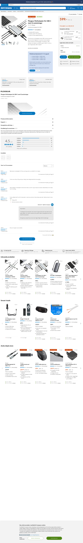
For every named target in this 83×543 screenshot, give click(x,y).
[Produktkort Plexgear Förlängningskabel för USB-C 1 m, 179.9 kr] (11, 355)
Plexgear (33, 25)
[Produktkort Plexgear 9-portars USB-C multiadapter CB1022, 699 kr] (26, 266)
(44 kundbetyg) (29, 278)
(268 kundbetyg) (14, 367)
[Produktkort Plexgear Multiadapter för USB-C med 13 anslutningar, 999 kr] (41, 266)
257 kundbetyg (38, 29)
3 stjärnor (19, 142)
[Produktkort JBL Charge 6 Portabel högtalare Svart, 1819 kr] (41, 309)
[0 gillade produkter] (78, 7)
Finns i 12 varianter (70, 33)
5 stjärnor (19, 138)
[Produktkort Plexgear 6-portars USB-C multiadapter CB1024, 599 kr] (11, 266)
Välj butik (13, 293)
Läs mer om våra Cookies (24, 534)
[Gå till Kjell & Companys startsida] (7, 8)
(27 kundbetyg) (14, 278)
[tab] (4, 5)
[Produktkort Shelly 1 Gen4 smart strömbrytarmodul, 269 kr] (56, 309)
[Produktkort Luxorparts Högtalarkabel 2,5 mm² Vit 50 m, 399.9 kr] (71, 309)
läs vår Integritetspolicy (34, 534)
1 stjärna (18, 146)
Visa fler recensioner (27, 238)
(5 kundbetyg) (74, 279)
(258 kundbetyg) (74, 367)
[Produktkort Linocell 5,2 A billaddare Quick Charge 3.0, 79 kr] (11, 309)
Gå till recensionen (5, 85)
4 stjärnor (19, 140)
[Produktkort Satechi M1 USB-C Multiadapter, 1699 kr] (56, 266)
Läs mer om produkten (33, 48)
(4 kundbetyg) (59, 277)
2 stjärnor (19, 144)
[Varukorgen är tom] (81, 7)
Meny (17, 8)
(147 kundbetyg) (74, 322)
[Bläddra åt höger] (80, 279)
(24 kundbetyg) (44, 322)
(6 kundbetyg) (59, 322)
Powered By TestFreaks (47, 235)
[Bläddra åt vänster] (2, 279)
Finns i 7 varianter (69, 39)
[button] (3, 43)
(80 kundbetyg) (14, 322)
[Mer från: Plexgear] (6, 92)
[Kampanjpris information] (71, 19)
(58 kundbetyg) (44, 278)
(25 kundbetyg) (29, 320)
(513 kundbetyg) (59, 366)
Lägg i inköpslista (73, 14)
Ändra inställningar (22, 538)
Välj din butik (63, 51)
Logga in (37, 70)
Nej (51, 174)
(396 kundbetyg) (29, 367)
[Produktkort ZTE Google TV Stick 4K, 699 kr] (26, 309)
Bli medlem (32, 70)
